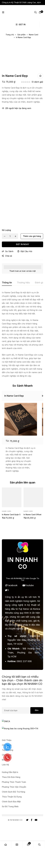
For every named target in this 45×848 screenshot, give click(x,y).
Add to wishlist (40, 76)
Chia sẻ (8, 256)
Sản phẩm (21, 35)
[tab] (7, 282)
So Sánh (9, 251)
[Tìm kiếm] (35, 12)
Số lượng (6, 230)
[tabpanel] (22, 334)
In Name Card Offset (32, 514)
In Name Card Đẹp (14, 395)
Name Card (33, 35)
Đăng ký (36, 711)
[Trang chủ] (5, 844)
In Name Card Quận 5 (11, 514)
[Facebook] (31, 820)
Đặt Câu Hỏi (26, 251)
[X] (27, 820)
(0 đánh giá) (37, 82)
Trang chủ (10, 35)
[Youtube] (36, 820)
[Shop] (16, 844)
